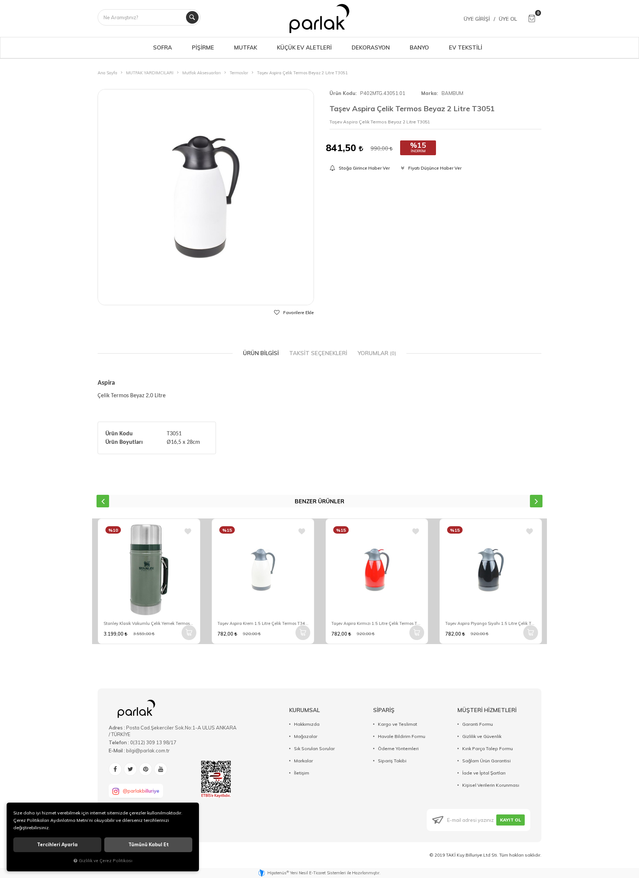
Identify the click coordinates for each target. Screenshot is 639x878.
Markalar (303, 760)
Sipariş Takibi (392, 760)
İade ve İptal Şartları (484, 773)
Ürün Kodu (342, 93)
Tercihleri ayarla (57, 844)
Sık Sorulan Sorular (314, 748)
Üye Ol (508, 19)
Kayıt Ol (510, 820)
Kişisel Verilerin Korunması (490, 785)
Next (536, 501)
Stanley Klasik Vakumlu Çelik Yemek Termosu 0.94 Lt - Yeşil (149, 623)
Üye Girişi (477, 19)
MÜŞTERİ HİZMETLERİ (487, 710)
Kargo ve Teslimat (397, 724)
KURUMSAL (304, 710)
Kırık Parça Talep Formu (487, 748)
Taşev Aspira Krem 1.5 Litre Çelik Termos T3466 (262, 623)
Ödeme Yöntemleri (398, 748)
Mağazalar (305, 736)
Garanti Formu (477, 724)
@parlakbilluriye (141, 791)
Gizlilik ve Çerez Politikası (105, 860)
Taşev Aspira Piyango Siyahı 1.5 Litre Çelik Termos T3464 (490, 623)
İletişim (301, 773)
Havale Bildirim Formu (401, 736)
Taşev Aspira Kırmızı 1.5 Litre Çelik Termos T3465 (376, 623)
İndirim (418, 151)
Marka (429, 93)
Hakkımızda (307, 724)
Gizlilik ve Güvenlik (481, 736)
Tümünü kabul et (148, 844)
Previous (103, 501)
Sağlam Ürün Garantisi (486, 760)
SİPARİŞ (384, 710)
